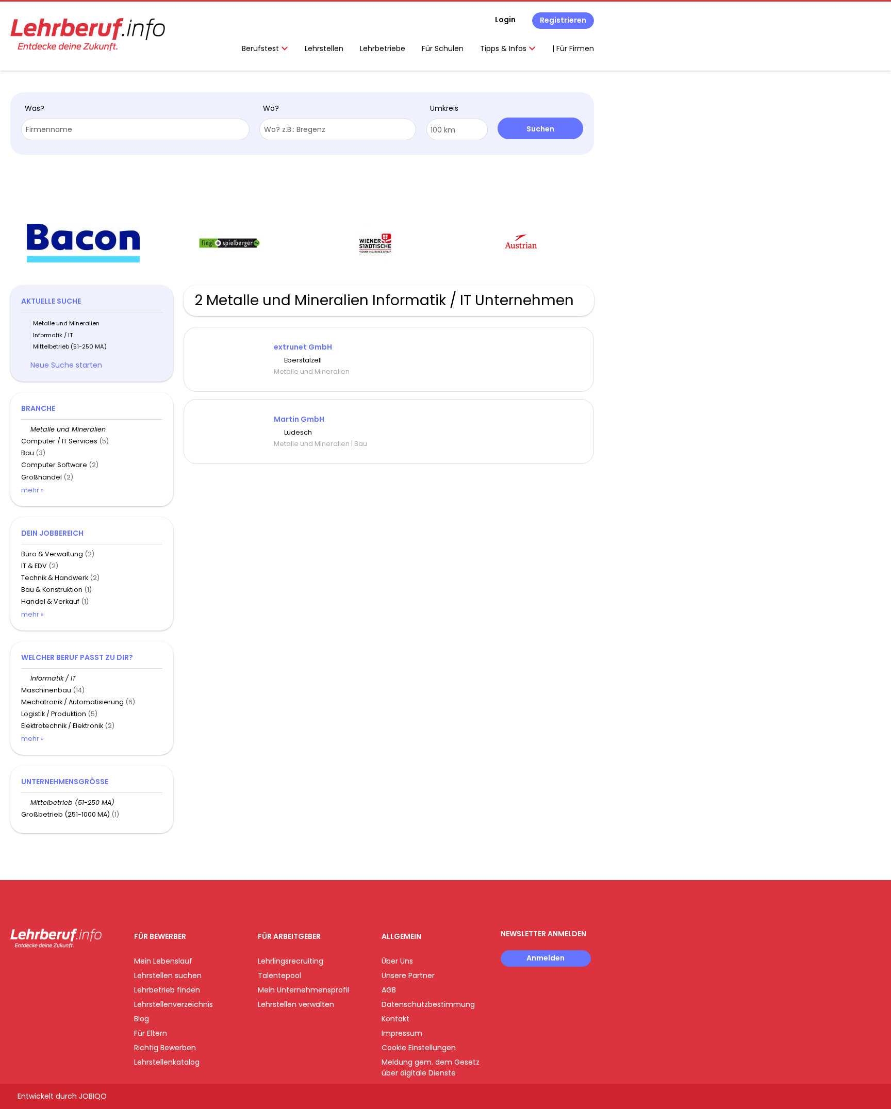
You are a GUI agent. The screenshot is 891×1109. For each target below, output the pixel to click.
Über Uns (397, 961)
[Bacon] (83, 243)
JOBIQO (93, 1096)
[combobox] (135, 129)
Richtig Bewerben (165, 1047)
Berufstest (261, 48)
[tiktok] (67, 969)
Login (505, 19)
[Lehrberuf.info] (87, 34)
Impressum (402, 1033)
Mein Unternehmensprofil (303, 990)
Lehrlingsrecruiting (290, 961)
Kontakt (395, 1019)
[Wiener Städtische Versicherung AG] (375, 243)
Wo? (271, 108)
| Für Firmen (573, 48)
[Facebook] (17, 969)
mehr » (32, 490)
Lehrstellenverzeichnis (173, 1004)
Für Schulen (443, 48)
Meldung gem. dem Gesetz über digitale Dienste (431, 1067)
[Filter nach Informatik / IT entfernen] (25, 678)
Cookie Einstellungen (419, 1047)
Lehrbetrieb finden (167, 990)
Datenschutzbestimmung (428, 1004)
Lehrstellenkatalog (167, 1062)
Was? (34, 108)
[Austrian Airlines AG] (521, 243)
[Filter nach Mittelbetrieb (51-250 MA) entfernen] (25, 802)
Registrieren (563, 20)
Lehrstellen (324, 48)
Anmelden (545, 958)
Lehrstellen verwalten (296, 1004)
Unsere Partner (408, 975)
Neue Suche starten (66, 365)
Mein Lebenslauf (163, 961)
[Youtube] (51, 969)
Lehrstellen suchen (168, 975)
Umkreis (444, 108)
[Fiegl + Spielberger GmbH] (229, 243)
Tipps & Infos (504, 48)
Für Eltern (150, 1033)
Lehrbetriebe (382, 48)
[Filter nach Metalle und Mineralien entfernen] (25, 429)
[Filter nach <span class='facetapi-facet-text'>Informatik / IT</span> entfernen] (25, 335)
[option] (83, 243)
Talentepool (279, 975)
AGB (389, 990)
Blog (141, 1019)
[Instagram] (34, 969)
